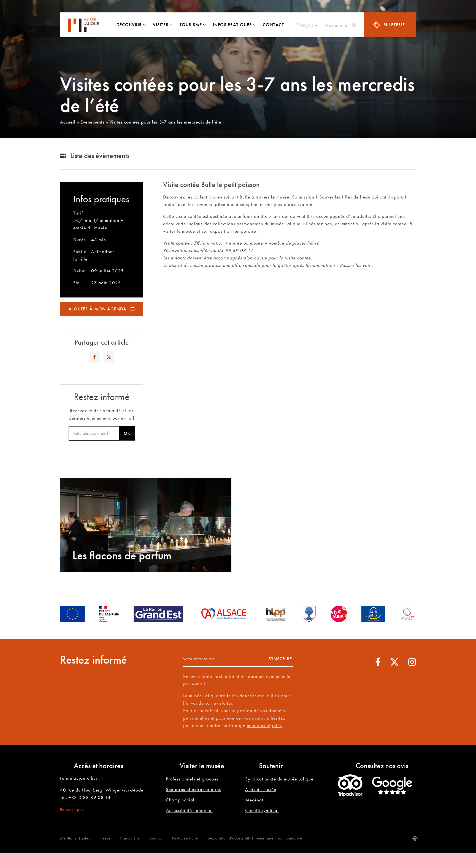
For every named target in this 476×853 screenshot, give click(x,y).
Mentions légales (75, 838)
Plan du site (130, 838)
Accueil (67, 122)
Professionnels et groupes (192, 779)
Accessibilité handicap (189, 810)
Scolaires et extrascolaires (193, 789)
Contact (273, 25)
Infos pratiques (232, 25)
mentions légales (264, 725)
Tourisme (191, 25)
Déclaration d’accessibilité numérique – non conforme (254, 838)
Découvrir (129, 25)
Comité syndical (262, 810)
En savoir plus (72, 809)
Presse (104, 838)
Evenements (92, 122)
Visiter (161, 25)
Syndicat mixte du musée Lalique (279, 779)
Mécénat (254, 800)
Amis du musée (260, 789)
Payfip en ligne (185, 838)
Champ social (180, 800)
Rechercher (339, 25)
